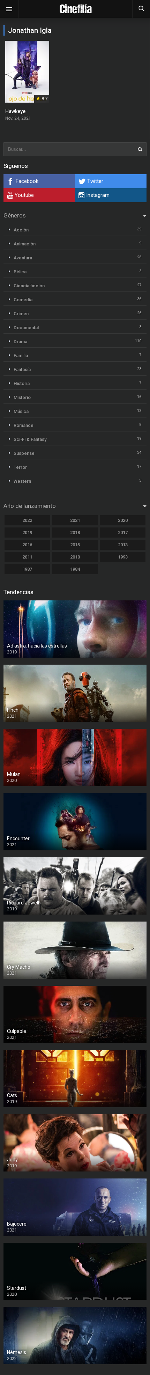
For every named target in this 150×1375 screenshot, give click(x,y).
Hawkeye (15, 111)
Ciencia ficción (29, 285)
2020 (123, 520)
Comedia (23, 299)
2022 (27, 520)
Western (22, 481)
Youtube (24, 195)
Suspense (24, 453)
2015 (75, 544)
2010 (75, 557)
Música (21, 411)
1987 (27, 569)
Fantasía (22, 369)
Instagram (98, 195)
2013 (123, 544)
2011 (27, 557)
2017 (123, 532)
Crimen (21, 313)
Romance (23, 425)
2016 (27, 544)
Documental (26, 327)
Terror (20, 467)
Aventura (23, 257)
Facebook (27, 181)
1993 (123, 557)
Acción (21, 229)
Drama (20, 341)
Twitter (95, 181)
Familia (21, 355)
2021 (75, 520)
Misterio (22, 397)
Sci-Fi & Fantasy (30, 439)
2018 (75, 532)
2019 (27, 532)
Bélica (20, 271)
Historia (22, 383)
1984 (75, 569)
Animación (25, 243)
